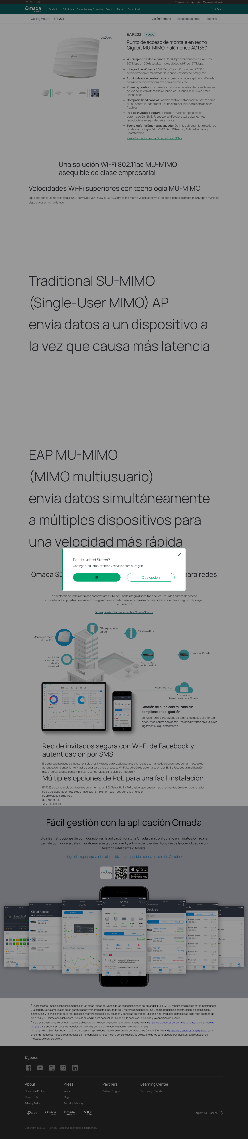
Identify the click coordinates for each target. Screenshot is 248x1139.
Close (179, 554)
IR (96, 577)
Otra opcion (151, 577)
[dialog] (124, 569)
